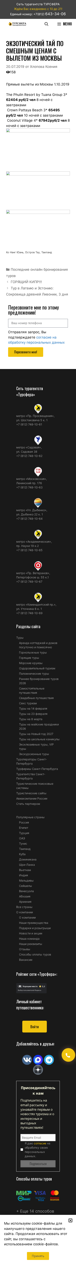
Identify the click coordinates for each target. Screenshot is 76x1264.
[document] (38, 632)
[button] (70, 1220)
